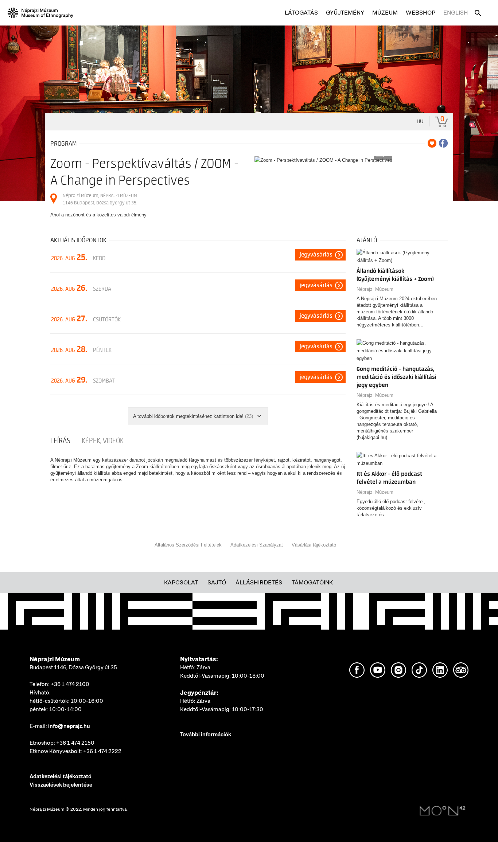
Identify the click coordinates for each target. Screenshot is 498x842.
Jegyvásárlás (316, 254)
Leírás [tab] (60, 441)
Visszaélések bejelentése (61, 784)
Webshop (420, 12)
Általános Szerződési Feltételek (188, 545)
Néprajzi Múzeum (375, 289)
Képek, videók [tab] (103, 441)
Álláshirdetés (259, 582)
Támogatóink (312, 582)
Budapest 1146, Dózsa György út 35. (74, 667)
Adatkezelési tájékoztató (61, 776)
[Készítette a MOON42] (442, 811)
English (455, 12)
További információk (205, 734)
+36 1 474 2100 (70, 684)
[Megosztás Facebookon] (443, 143)
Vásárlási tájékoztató (314, 545)
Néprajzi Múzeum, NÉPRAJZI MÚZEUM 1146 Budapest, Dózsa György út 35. (100, 199)
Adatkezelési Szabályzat (256, 545)
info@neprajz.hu (69, 726)
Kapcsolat (181, 582)
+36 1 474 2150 (75, 743)
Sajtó (216, 582)
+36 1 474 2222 (102, 751)
